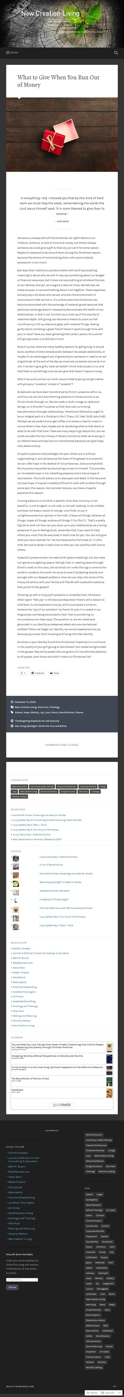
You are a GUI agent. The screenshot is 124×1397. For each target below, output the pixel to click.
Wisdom (90, 1362)
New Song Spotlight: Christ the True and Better (41, 726)
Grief (110, 1262)
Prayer (112, 1304)
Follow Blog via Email (19, 1254)
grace (88, 1262)
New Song (91, 1304)
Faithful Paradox (22, 948)
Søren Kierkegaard (20, 1069)
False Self (90, 1252)
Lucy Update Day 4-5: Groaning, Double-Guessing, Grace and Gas (47, 820)
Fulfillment (91, 1257)
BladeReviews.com (23, 963)
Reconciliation (93, 1315)
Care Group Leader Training (42, 786)
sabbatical (108, 1330)
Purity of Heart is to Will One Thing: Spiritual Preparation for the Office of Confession (57, 1067)
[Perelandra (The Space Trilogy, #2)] (109, 1097)
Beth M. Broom (21, 958)
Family (102, 1252)
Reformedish (19, 982)
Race (107, 1310)
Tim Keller (104, 1351)
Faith (112, 1247)
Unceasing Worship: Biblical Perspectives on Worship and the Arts (47, 1056)
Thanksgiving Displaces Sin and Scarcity (37, 721)
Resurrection (92, 1330)
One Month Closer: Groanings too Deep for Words (39, 815)
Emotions (101, 1247)
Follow (12, 1287)
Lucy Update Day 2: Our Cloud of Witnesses (36, 829)
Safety (89, 1336)
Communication (94, 1220)
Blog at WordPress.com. (20, 1386)
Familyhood (19, 977)
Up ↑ (115, 1386)
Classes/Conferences (66, 786)
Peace (54, 712)
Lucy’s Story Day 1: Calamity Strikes (32, 834)
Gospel (104, 1257)
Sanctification (66, 712)
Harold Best (101, 1268)
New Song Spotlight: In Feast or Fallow (60, 882)
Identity (99, 1278)
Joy (42, 712)
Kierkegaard (102, 1289)
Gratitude (99, 1262)
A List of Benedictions (51, 864)
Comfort (100, 1215)
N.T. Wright (17, 1081)
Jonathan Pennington (24, 992)
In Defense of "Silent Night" (54, 899)
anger (99, 1194)
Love (47, 712)
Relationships (92, 1325)
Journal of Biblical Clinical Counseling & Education (41, 953)
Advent (19, 712)
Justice (89, 1289)
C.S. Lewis (17, 1092)
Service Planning (94, 1346)
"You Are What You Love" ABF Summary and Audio (66, 908)
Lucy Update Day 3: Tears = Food (29, 825)
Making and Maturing (25, 1016)
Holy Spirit (103, 1273)
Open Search (115, 53)
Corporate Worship (88, 786)
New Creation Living (26, 707)
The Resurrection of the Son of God (30, 1078)
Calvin (89, 1215)
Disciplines (107, 1241)
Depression (91, 1236)
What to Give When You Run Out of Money (58, 81)
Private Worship (93, 1310)
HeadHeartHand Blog (24, 1001)
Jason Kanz (19, 967)
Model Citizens (21, 972)
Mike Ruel (18, 1011)
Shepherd (90, 1351)
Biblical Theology (94, 1210)
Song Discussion (68, 791)
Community (91, 1226)
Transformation (93, 1357)
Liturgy (102, 786)
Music (112, 1294)
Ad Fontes (18, 996)
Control (105, 1226)
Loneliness (91, 1294)
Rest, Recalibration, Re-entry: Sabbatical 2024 (37, 839)
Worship (102, 1362)
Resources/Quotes (49, 791)
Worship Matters (22, 1020)
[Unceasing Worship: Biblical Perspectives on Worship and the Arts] (109, 1062)
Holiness (90, 1273)
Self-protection (93, 1341)
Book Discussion (19, 786)
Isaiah (89, 1283)
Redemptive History (95, 1320)
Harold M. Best (19, 1058)
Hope (26, 712)
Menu (14, 52)
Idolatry (35, 712)
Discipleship (92, 1241)
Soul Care (43, 707)
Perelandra (17, 1090)
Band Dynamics (93, 1205)
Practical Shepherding (25, 987)
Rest (105, 1325)
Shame (79, 712)
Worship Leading (19, 796)
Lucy (14, 791)
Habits (89, 1268)
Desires (104, 1236)
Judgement (108, 1283)
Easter (89, 1247)
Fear (111, 1252)
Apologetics (92, 1199)
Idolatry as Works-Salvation (55, 890)
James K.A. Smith (20, 1050)
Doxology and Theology (25, 1006)
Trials (107, 1357)
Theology (54, 707)
